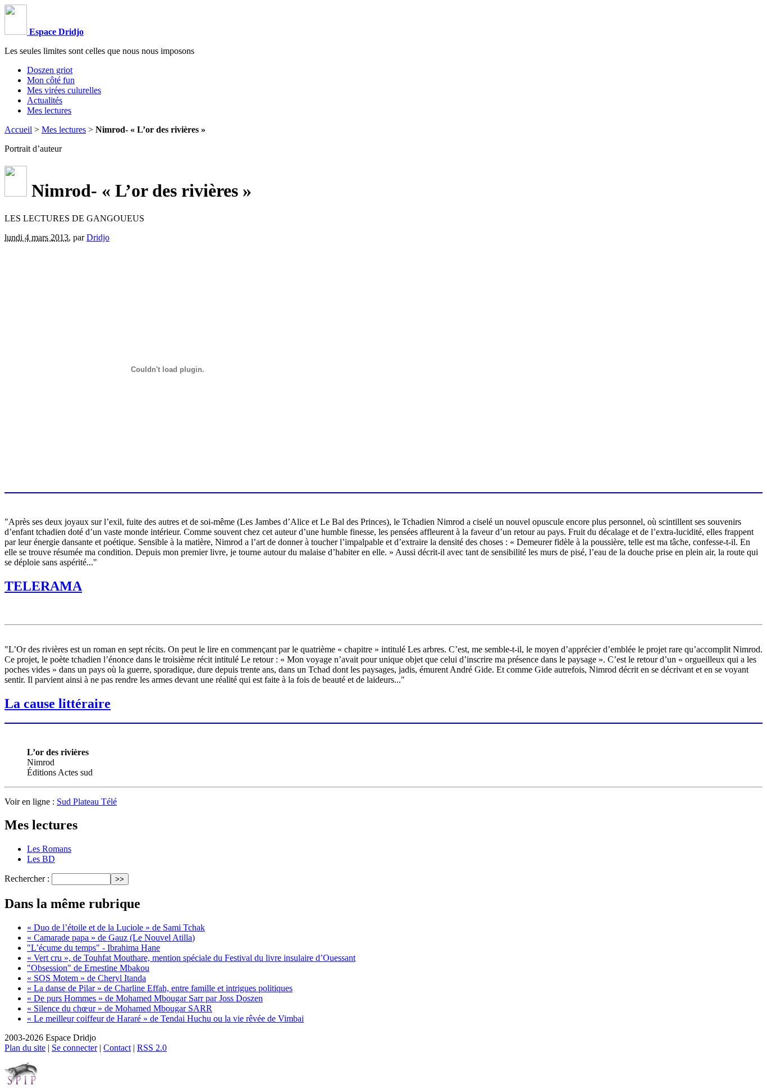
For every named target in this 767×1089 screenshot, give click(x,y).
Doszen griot (49, 70)
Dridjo (97, 237)
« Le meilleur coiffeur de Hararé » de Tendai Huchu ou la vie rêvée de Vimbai (165, 1018)
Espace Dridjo (55, 32)
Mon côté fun (51, 80)
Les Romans (49, 849)
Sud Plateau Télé (87, 801)
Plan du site (24, 1047)
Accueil (18, 129)
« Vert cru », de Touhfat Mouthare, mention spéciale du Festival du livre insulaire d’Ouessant (191, 958)
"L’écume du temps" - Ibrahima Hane (93, 947)
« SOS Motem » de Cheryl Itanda (86, 978)
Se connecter (74, 1047)
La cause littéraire (57, 703)
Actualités (44, 100)
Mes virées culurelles (64, 90)
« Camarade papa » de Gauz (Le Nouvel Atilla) (111, 937)
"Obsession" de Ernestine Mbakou (88, 968)
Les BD (41, 859)
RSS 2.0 (152, 1047)
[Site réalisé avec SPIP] (21, 1082)
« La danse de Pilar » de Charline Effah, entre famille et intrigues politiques (160, 988)
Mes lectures (49, 110)
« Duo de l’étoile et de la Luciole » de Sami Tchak (116, 927)
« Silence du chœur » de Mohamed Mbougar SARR (119, 1008)
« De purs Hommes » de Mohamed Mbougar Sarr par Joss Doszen (145, 998)
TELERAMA (43, 586)
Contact (117, 1047)
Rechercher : (26, 878)
